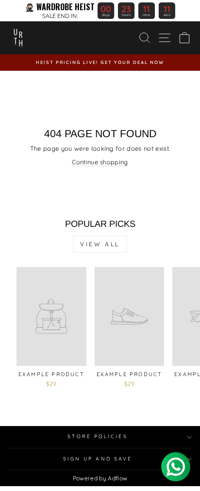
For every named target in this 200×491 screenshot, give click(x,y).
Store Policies (97, 436)
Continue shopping (100, 162)
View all (100, 244)
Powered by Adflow (100, 478)
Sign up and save (97, 459)
